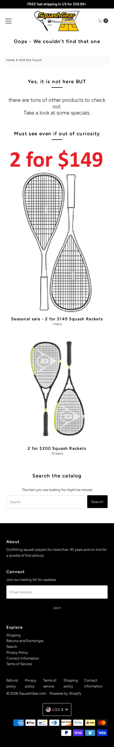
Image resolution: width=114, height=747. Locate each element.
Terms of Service (19, 664)
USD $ (58, 709)
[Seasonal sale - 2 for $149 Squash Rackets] (57, 229)
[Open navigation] (8, 20)
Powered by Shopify (65, 693)
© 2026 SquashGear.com (26, 693)
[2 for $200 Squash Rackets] (57, 389)
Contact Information (22, 658)
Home (10, 60)
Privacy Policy (17, 652)
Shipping (13, 635)
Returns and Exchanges (24, 641)
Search (11, 646)
